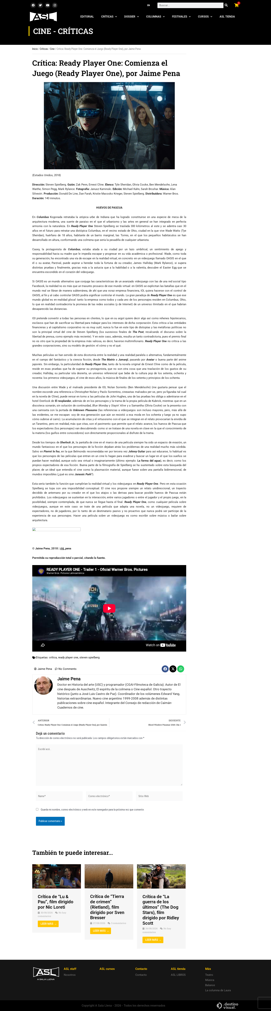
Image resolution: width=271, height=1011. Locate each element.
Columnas (153, 16)
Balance (210, 985)
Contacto (141, 975)
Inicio (35, 48)
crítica (53, 657)
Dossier (129, 16)
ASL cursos (107, 969)
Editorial (87, 16)
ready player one (68, 657)
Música (209, 980)
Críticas (107, 16)
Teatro (209, 975)
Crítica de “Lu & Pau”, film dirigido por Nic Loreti (55, 902)
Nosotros (70, 975)
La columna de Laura (218, 990)
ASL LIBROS (178, 975)
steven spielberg (89, 657)
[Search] (226, 5)
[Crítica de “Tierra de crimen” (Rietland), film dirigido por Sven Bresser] (109, 876)
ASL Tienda (227, 16)
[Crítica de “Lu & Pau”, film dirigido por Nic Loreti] (56, 876)
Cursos (203, 16)
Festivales (179, 16)
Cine (52, 48)
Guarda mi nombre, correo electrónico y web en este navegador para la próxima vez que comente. (92, 809)
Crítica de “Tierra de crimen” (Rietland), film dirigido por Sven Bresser (107, 907)
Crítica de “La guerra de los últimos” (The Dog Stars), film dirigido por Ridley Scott (161, 910)
